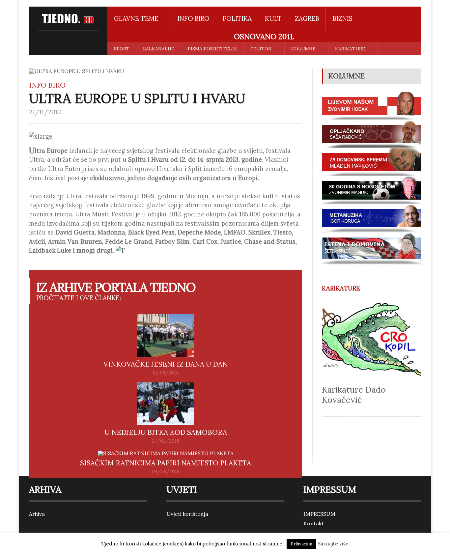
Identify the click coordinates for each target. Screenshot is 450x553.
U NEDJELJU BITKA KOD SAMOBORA (165, 432)
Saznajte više (333, 543)
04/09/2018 (166, 472)
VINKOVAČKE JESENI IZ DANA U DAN (165, 364)
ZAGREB (307, 18)
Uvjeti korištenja (187, 514)
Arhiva (37, 514)
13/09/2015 (166, 373)
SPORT (121, 49)
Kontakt (313, 523)
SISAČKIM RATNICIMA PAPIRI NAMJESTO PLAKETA (165, 462)
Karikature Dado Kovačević (354, 394)
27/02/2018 (165, 441)
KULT (273, 18)
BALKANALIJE (158, 49)
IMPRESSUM (319, 514)
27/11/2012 (45, 112)
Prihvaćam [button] (301, 544)
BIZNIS (342, 18)
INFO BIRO (194, 18)
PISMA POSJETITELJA (212, 49)
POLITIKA (237, 18)
